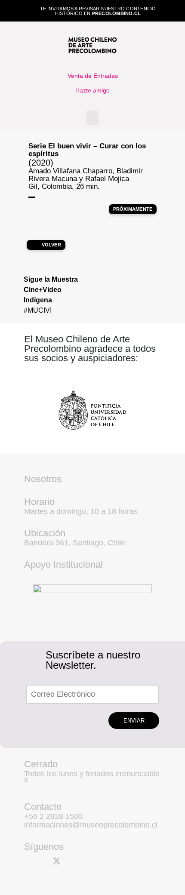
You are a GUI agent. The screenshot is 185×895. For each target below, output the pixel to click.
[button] (92, 118)
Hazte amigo (92, 90)
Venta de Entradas (93, 75)
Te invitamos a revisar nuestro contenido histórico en (98, 11)
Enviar (134, 720)
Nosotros (43, 479)
